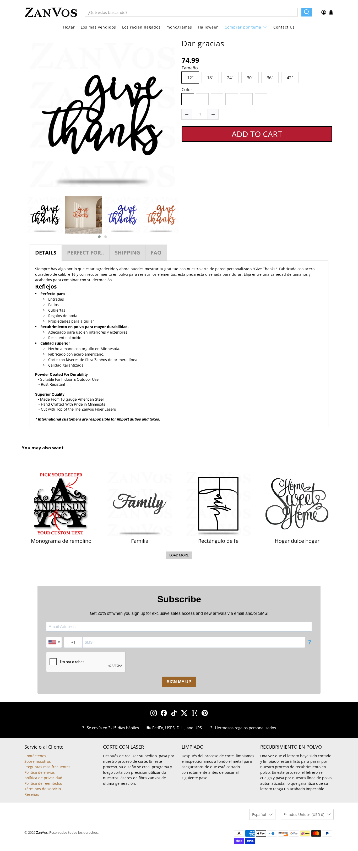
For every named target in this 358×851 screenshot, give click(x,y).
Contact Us (284, 27)
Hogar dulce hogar (297, 541)
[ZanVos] (51, 12)
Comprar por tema (243, 27)
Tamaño (190, 68)
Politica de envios (39, 772)
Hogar (69, 27)
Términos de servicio (42, 788)
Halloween (208, 27)
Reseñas (31, 794)
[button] (99, 236)
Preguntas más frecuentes (47, 766)
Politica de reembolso (43, 783)
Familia (139, 541)
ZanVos (42, 832)
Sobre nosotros (37, 761)
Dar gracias (203, 43)
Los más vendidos (98, 27)
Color (187, 89)
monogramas (179, 27)
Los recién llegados (141, 27)
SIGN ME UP (179, 681)
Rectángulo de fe (218, 541)
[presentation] (21, 217)
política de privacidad (43, 777)
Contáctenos (35, 755)
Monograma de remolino (61, 541)
